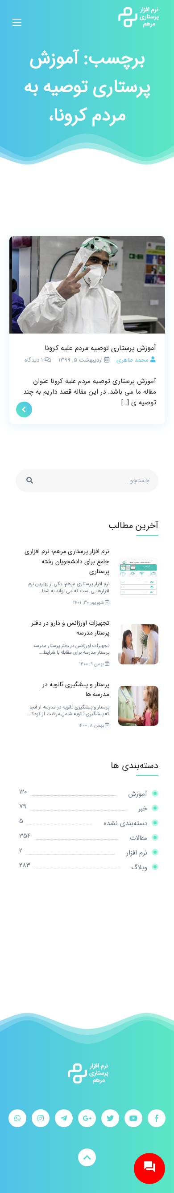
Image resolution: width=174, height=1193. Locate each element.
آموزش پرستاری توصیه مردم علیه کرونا (100, 348)
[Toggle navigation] (17, 17)
